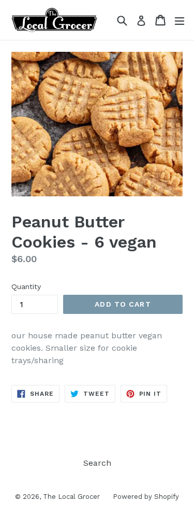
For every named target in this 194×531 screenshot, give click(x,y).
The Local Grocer (71, 496)
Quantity (26, 286)
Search (97, 463)
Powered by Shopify (146, 496)
